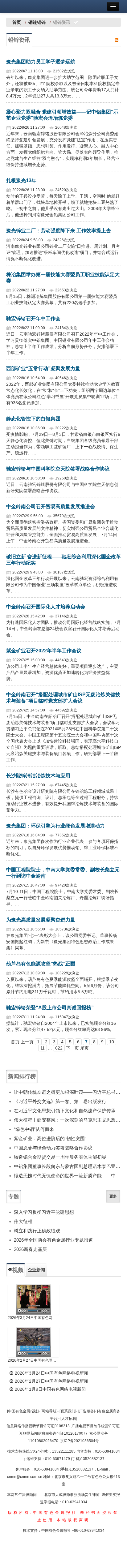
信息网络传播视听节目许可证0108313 (38, 1426)
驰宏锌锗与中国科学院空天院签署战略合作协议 (58, 468)
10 (111, 1041)
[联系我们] (67, 1411)
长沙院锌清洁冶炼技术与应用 (38, 775)
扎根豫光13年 (21, 180)
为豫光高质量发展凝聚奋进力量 (40, 919)
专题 (13, 1196)
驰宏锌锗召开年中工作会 (33, 318)
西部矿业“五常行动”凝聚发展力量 (43, 368)
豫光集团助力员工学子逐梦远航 (40, 61)
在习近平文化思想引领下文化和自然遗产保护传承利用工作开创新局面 (67, 1110)
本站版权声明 (73, 1520)
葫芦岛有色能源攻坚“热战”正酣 (40, 963)
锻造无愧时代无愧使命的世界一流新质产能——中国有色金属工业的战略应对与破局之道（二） (67, 1175)
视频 (17, 1270)
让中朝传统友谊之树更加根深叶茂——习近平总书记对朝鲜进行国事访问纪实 (67, 1092)
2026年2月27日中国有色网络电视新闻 (33, 1360)
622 (59, 1048)
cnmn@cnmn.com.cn (25, 1477)
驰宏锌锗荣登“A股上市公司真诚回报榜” (50, 1007)
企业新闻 (36, 1269)
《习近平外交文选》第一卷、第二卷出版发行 (60, 1101)
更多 (113, 1196)
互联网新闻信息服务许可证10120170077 (53, 1433)
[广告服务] (86, 1411)
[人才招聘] (68, 1418)
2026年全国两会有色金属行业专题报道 (53, 1240)
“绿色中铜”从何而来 (34, 1129)
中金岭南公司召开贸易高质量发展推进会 (50, 506)
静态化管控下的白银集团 (33, 418)
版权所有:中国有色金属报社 (42, 1512)
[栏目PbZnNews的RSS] (116, 39)
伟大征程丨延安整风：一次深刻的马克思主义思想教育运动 (67, 1120)
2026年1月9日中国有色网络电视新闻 (50, 1389)
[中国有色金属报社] (23, 1411)
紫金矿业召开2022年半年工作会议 (43, 650)
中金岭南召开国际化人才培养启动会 (45, 606)
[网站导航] (49, 1411)
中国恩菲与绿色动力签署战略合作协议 (53, 1147)
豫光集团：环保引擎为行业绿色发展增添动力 (55, 825)
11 (42, 1048)
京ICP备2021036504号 (79, 1441)
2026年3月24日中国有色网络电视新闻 (33, 1318)
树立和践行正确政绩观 (37, 1230)
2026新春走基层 (30, 1249)
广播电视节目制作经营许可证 (96, 1426)
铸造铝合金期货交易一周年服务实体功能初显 (60, 1157)
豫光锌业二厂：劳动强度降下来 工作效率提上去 (58, 230)
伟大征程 (23, 1221)
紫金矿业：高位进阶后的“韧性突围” (50, 1138)
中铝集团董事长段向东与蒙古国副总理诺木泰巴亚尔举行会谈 (67, 1166)
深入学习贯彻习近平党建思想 (44, 1212)
